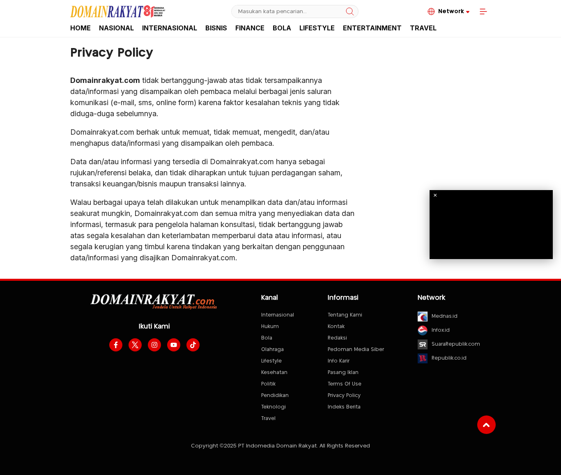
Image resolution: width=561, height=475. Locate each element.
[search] (350, 11)
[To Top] (486, 424)
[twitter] (135, 344)
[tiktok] (193, 344)
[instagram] (154, 344)
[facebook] (115, 344)
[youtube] (173, 344)
